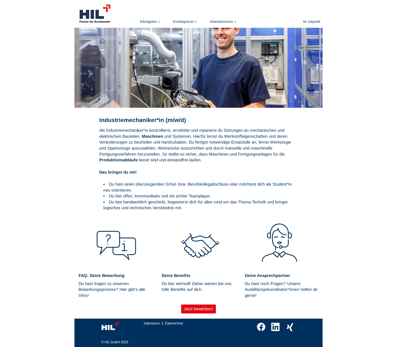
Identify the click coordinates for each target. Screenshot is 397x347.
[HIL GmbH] (119, 326)
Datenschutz (174, 323)
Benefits (178, 289)
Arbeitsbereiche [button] (222, 21)
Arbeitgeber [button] (149, 21)
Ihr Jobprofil (311, 21)
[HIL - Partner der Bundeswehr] (95, 14)
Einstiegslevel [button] (184, 21)
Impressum (152, 323)
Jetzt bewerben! (198, 309)
